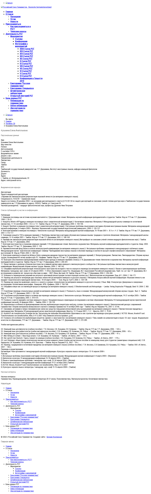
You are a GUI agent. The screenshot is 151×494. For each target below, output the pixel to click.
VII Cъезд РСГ (26, 68)
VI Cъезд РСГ (26, 71)
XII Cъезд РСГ (26, 58)
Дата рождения (7, 149)
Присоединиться (13, 24)
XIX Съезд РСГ (26, 51)
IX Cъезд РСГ (26, 63)
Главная (9, 11)
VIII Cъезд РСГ (26, 66)
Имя (2, 140)
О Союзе (9, 14)
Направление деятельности (11, 158)
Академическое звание (10, 153)
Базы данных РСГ (14, 98)
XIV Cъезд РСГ (26, 53)
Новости (14, 21)
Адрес (3, 176)
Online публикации (18, 105)
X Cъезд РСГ (25, 61)
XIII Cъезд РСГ (26, 56)
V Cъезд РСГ (25, 73)
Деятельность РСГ (14, 34)
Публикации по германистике (17, 101)
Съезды (19, 39)
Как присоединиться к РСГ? (21, 401)
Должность (5, 171)
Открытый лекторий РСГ (21, 95)
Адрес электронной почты (11, 180)
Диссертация (6, 192)
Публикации (5, 215)
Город (3, 162)
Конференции (21, 41)
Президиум (15, 16)
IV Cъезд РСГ (26, 76)
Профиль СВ (10, 123)
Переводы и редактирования (12, 349)
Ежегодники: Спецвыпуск (22, 88)
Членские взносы (18, 31)
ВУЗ (2, 167)
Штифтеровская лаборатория (17, 91)
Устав (13, 19)
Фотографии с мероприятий (21, 45)
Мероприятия (16, 36)
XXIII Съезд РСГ (27, 48)
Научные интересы (8, 377)
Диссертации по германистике (17, 109)
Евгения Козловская (54, 437)
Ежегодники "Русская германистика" (20, 84)
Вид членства (6, 144)
